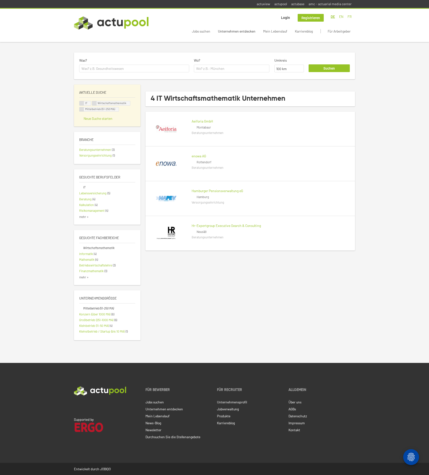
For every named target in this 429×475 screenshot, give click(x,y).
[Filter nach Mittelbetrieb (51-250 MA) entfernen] (81, 308)
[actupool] (111, 23)
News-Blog (153, 423)
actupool (280, 4)
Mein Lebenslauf (275, 31)
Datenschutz (297, 416)
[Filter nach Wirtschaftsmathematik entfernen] (81, 248)
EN (341, 16)
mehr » (84, 217)
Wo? (197, 60)
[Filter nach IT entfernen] (81, 187)
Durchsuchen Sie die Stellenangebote (172, 437)
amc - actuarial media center (330, 4)
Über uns (294, 402)
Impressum (296, 423)
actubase (297, 4)
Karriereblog (304, 31)
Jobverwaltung (228, 409)
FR (350, 16)
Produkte (223, 416)
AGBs (292, 409)
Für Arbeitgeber (339, 31)
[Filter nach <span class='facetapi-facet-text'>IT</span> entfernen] (81, 103)
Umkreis (280, 60)
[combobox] (134, 69)
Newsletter (153, 430)
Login (285, 17)
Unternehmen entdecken (236, 31)
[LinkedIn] (76, 406)
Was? (83, 60)
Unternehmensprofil (232, 402)
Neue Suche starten (98, 118)
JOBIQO (105, 469)
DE (333, 16)
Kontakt (294, 430)
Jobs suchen (201, 31)
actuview (263, 4)
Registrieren (310, 18)
